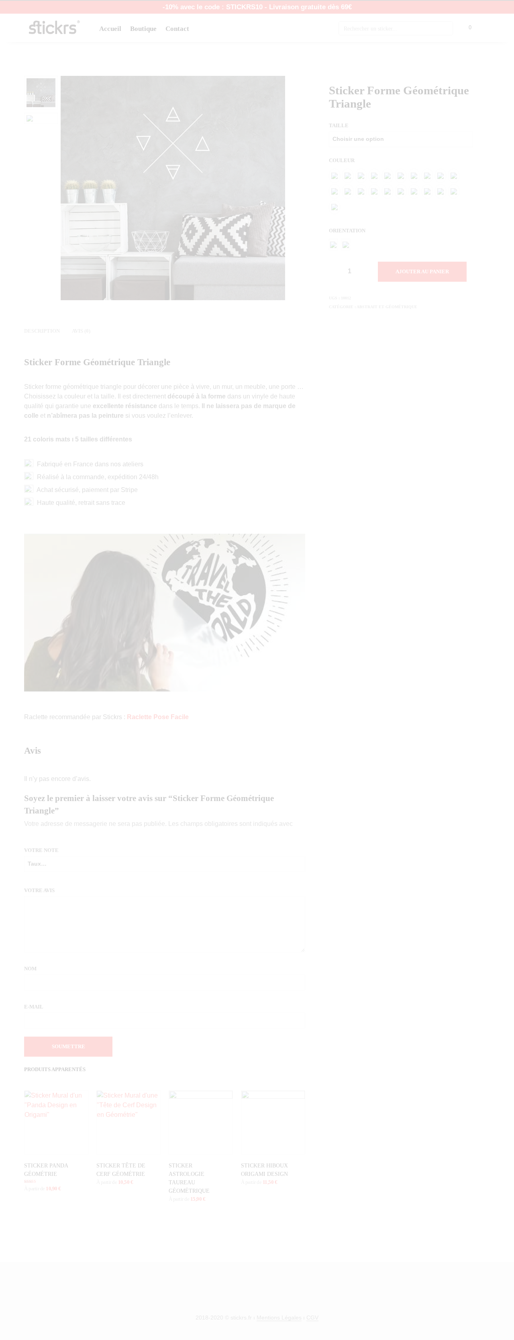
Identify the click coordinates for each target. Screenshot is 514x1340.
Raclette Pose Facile (158, 717)
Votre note (41, 850)
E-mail (35, 1007)
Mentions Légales (279, 1318)
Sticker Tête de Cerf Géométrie (120, 1170)
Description (42, 331)
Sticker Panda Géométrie (46, 1170)
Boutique (143, 29)
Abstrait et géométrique (387, 307)
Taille (339, 125)
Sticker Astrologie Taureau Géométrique (189, 1178)
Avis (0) (81, 331)
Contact (177, 29)
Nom (31, 969)
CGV (312, 1318)
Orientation (348, 231)
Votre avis (40, 890)
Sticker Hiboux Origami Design (264, 1170)
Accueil (110, 29)
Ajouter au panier (422, 271)
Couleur (342, 160)
